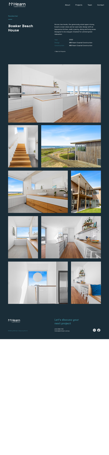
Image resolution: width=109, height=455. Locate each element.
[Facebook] (98, 330)
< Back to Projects (59, 51)
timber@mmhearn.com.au (62, 331)
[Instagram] (94, 330)
